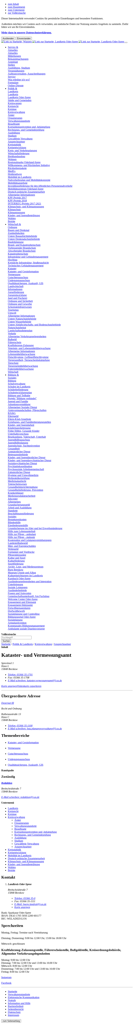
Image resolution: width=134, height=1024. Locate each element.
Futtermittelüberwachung (21, 369)
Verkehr (12, 333)
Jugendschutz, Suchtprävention (24, 445)
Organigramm (15, 118)
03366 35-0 (24, 898)
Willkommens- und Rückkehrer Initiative (29, 165)
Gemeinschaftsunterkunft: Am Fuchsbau (28, 596)
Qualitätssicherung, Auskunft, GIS (25, 283)
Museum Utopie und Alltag (22, 572)
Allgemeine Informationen (21, 194)
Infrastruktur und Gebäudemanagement (28, 256)
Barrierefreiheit (15, 1006)
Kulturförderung (16, 560)
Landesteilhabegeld (18, 543)
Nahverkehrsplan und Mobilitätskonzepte (29, 180)
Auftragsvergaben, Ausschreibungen (26, 73)
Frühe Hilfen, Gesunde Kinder (23, 431)
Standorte (13, 510)
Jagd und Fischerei (17, 298)
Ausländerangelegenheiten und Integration (29, 581)
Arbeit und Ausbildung (20, 507)
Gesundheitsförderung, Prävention (25, 490)
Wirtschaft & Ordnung (14, 226)
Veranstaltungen (16, 70)
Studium (12, 135)
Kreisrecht (13, 106)
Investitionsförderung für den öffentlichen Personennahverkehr (40, 185)
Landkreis (13, 94)
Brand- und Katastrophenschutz (24, 245)
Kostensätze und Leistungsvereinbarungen (29, 540)
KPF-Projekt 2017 (17, 197)
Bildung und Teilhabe (19, 395)
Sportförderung (16, 563)
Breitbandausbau (16, 156)
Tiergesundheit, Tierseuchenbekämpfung (29, 360)
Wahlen (12, 218)
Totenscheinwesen (17, 484)
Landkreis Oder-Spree (19, 97)
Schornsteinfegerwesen (20, 307)
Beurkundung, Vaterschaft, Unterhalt (27, 436)
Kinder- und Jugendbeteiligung (24, 215)
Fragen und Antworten (19, 593)
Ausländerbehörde (17, 590)
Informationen (15, 289)
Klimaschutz (14, 209)
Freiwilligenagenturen (19, 608)
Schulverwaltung (16, 383)
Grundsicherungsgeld (19, 504)
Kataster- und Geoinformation (23, 271)
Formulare (13, 82)
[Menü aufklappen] (126, 42)
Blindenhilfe (14, 522)
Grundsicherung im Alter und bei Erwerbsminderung (35, 528)
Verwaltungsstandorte (19, 121)
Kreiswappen (15, 103)
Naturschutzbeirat (17, 327)
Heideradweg (15, 174)
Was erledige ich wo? (19, 79)
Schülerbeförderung (18, 389)
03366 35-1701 (20, 674)
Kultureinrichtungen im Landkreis (25, 575)
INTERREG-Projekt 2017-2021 (24, 203)
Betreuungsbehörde (18, 454)
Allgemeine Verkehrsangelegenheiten (27, 336)
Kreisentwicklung (17, 147)
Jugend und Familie (18, 401)
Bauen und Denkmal (18, 230)
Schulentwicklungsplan (20, 392)
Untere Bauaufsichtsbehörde (22, 236)
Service (12, 76)
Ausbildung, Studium (19, 67)
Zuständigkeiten (16, 233)
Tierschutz (13, 363)
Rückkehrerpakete (17, 168)
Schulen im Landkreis (19, 386)
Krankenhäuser (16, 493)
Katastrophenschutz (18, 253)
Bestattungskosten (17, 519)
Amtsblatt (13, 62)
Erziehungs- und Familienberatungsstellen (29, 422)
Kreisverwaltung (16, 112)
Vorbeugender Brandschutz (22, 247)
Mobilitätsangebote (17, 183)
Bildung (12, 380)
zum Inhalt (13, 4)
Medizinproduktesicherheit (21, 495)
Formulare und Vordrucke (21, 552)
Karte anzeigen (9, 686)
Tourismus (13, 309)
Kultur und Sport (16, 557)
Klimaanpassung (16, 212)
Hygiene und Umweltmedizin (23, 475)
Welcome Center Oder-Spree (23, 599)
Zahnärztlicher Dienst (19, 472)
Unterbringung (15, 584)
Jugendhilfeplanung (18, 442)
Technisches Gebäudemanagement (25, 265)
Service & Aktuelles (13, 48)
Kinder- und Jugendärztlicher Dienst (26, 457)
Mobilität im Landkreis (19, 177)
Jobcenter (13, 498)
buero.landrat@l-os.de (30, 904)
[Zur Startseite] (63, 41)
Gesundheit (14, 448)
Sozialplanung (15, 619)
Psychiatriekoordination (20, 466)
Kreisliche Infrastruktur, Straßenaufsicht (28, 262)
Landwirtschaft (15, 286)
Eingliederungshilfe (18, 525)
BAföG (12, 413)
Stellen (11, 64)
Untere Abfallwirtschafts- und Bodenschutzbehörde (34, 324)
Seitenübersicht (16, 1009)
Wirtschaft (13, 371)
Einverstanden (24, 38)
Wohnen (12, 159)
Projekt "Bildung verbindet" (22, 398)
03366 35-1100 (20, 725)
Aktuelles (13, 53)
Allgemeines (14, 501)
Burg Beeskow (15, 569)
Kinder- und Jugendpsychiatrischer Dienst (29, 460)
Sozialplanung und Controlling (24, 614)
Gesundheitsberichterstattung (23, 487)
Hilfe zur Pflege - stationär (21, 537)
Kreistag (12, 109)
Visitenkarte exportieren (29, 686)
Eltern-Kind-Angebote (19, 419)
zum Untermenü (16, 10)
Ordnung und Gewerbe (20, 304)
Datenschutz (14, 1012)
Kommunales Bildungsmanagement (26, 625)
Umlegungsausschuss (19, 280)
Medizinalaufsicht (17, 481)
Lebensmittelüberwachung (21, 354)
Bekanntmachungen (18, 59)
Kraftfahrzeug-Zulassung (21, 345)
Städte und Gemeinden (19, 100)
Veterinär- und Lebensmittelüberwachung (29, 348)
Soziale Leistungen (17, 587)
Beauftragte (14, 124)
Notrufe (12, 1000)
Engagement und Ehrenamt (22, 602)
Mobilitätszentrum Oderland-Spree (25, 188)
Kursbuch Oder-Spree (19, 578)
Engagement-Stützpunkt (20, 605)
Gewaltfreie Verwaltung (20, 138)
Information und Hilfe (19, 1003)
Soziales (12, 516)
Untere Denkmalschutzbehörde (24, 239)
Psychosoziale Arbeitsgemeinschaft (26, 469)
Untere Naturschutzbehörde (22, 318)
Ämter (11, 115)
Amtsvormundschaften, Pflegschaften (27, 410)
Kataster (12, 268)
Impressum (13, 1015)
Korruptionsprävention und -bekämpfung (29, 126)
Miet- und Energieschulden (22, 546)
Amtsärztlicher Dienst (19, 451)
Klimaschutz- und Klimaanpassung (26, 206)
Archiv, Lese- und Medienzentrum (25, 566)
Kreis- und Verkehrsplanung (22, 150)
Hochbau (12, 259)
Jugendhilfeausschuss (19, 439)
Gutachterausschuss (18, 277)
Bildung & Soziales (13, 376)
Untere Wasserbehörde (19, 321)
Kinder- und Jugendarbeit (21, 425)
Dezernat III (7, 703)
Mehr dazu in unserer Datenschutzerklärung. (26, 32)
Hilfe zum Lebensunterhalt (21, 531)
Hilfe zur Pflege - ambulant (22, 534)
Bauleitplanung (16, 242)
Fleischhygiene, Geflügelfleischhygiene (28, 357)
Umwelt (12, 312)
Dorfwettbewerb (16, 611)
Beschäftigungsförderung (21, 513)
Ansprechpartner (16, 141)
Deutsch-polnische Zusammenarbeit (26, 191)
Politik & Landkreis (13, 90)
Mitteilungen (14, 56)
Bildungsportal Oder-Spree (22, 616)
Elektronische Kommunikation (23, 997)
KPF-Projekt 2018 (17, 200)
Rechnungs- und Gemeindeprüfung (26, 129)
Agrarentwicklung (17, 295)
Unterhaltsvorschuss (18, 433)
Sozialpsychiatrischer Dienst (22, 463)
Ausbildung (14, 132)
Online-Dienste (16, 85)
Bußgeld (12, 339)
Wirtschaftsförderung (18, 153)
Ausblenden (8, 38)
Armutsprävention (17, 622)
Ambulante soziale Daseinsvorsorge (26, 628)
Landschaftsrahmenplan (20, 330)
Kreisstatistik (14, 144)
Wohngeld (13, 549)
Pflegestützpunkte (17, 554)
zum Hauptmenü (16, 7)
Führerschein (14, 342)
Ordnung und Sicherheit (20, 301)
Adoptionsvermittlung (19, 404)
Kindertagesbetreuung (19, 428)
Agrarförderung (16, 292)
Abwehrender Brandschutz (22, 250)
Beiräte (11, 221)
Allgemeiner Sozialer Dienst (22, 407)
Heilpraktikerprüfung (19, 478)
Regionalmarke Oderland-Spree (24, 162)
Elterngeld (13, 416)
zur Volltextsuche (17, 12)
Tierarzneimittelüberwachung (23, 366)
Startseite (6, 644)
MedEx (12, 171)
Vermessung (14, 274)
